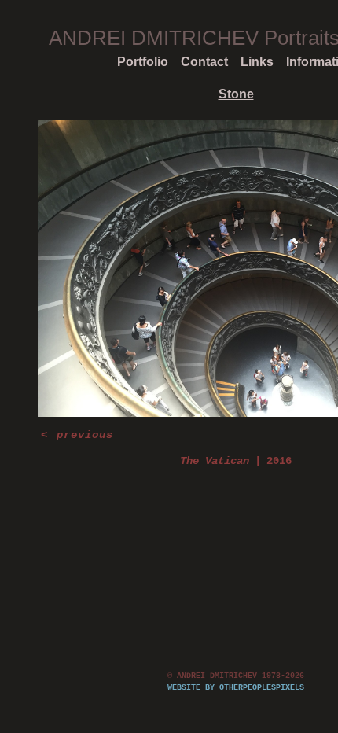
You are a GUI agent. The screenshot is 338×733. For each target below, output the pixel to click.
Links (257, 61)
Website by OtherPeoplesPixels (235, 687)
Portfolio (142, 61)
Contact (204, 61)
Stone (236, 94)
